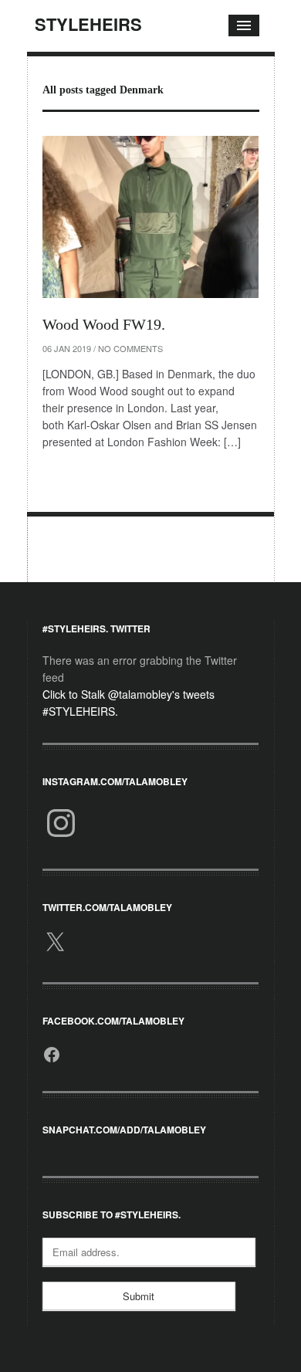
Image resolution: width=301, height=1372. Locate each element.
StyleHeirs (88, 24)
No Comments (130, 348)
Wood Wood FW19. (103, 324)
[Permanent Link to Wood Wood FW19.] (150, 217)
